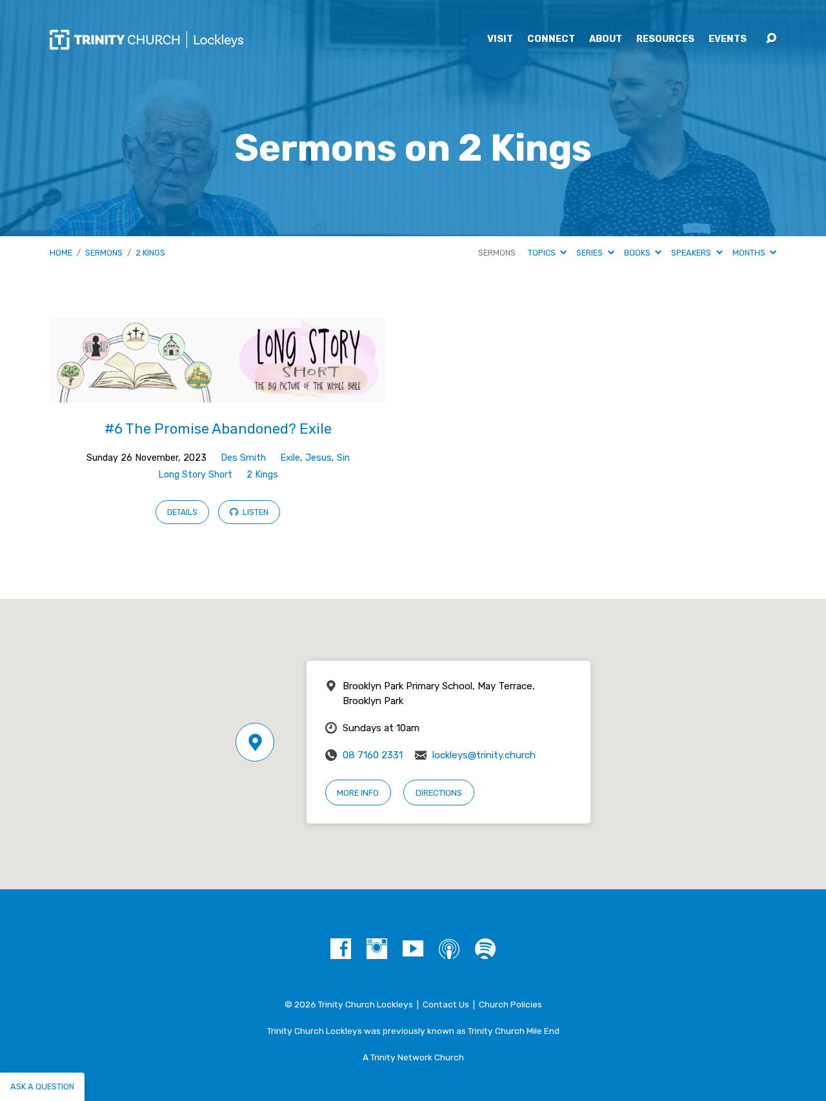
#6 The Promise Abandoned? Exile (218, 429)
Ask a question (42, 1086)
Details (182, 512)
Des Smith (243, 457)
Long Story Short (195, 474)
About (605, 39)
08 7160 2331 (373, 755)
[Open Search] (771, 39)
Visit (500, 39)
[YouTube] (413, 948)
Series (590, 253)
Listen (254, 512)
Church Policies (510, 1004)
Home (61, 253)
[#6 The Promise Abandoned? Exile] (218, 393)
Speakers (692, 253)
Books (638, 253)
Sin (343, 457)
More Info (358, 793)
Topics (543, 253)
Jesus (318, 457)
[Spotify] (485, 948)
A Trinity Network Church (413, 1057)
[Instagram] (377, 948)
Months (749, 253)
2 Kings (150, 253)
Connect (551, 39)
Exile (290, 457)
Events (728, 39)
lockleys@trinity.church (484, 755)
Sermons (104, 253)
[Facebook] (340, 948)
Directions (439, 793)
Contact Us (446, 1004)
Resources (665, 39)
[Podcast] (449, 948)
